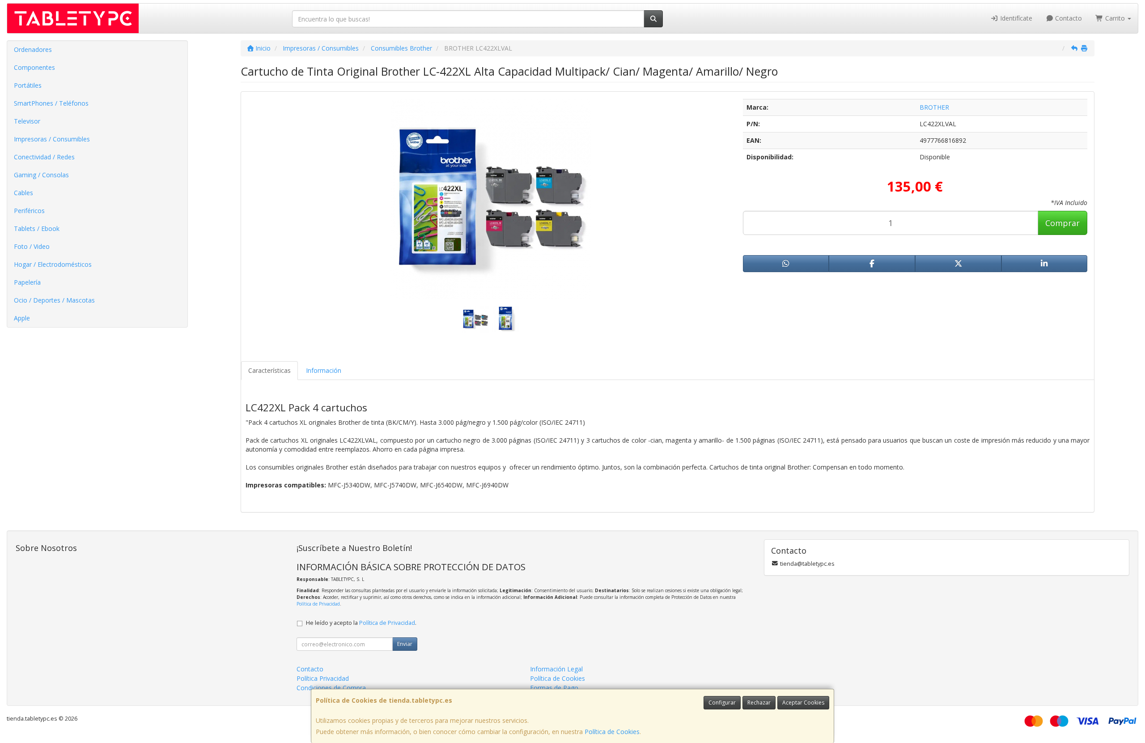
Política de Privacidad (318, 604)
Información (323, 370)
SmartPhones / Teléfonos (51, 103)
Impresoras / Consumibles (52, 139)
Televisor (27, 121)
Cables (23, 192)
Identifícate (1015, 18)
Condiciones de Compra (331, 687)
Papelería (27, 282)
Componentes (34, 67)
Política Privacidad (323, 678)
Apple (22, 318)
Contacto (1067, 18)
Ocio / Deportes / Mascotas (54, 300)
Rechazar (759, 702)
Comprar (1062, 223)
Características (269, 370)
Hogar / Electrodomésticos (53, 264)
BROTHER (934, 107)
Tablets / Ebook (36, 228)
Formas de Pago (554, 687)
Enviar (404, 644)
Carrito (1115, 18)
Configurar (722, 702)
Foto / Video (32, 246)
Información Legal (556, 669)
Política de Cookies (612, 731)
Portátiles (28, 85)
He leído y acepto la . (361, 623)
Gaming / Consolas (41, 175)
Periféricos (29, 210)
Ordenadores (33, 49)
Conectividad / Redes (44, 157)
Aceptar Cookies (803, 702)
